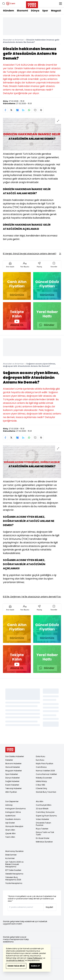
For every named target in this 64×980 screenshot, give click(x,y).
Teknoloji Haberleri (13, 788)
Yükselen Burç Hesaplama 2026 (13, 878)
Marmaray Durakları (14, 851)
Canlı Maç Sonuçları (45, 812)
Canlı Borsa (41, 767)
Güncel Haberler (12, 767)
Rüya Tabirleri (42, 828)
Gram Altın (10, 830)
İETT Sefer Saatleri (13, 870)
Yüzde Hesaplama (13, 883)
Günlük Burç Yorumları (46, 792)
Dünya (35, 10)
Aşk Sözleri (10, 823)
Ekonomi (22, 10)
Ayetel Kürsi (10, 815)
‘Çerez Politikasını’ (35, 958)
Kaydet (49, 907)
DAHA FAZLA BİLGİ (16, 966)
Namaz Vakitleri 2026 (45, 770)
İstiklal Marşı (41, 781)
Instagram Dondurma (15, 808)
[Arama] (3, 3)
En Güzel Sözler (42, 838)
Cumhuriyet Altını (43, 805)
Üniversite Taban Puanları (43, 824)
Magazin (56, 10)
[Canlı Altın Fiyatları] (17, 286)
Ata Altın (39, 801)
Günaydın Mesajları (14, 826)
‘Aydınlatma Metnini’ (15, 960)
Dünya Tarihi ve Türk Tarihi (45, 833)
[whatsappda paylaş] (29, 110)
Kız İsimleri (10, 858)
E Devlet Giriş (41, 788)
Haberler (9, 760)
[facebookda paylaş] (5, 110)
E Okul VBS (40, 785)
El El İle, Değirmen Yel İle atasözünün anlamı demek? (30, 596)
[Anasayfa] (10, 749)
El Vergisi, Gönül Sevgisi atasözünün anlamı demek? (29, 253)
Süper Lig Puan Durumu (46, 815)
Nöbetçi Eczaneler (44, 777)
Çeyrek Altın (10, 833)
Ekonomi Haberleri (13, 763)
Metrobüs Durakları (44, 841)
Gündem (8, 10)
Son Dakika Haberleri (14, 756)
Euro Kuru (40, 760)
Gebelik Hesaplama (14, 873)
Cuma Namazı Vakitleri (46, 774)
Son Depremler (11, 801)
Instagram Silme (13, 812)
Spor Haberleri (11, 774)
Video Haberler (42, 819)
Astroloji (9, 805)
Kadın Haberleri (12, 785)
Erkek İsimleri (11, 855)
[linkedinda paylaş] (23, 110)
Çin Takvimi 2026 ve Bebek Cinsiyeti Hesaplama (14, 864)
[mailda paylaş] (35, 110)
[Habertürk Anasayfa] (32, 4)
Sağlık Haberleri (12, 781)
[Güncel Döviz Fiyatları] (47, 286)
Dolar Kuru (40, 756)
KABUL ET (35, 966)
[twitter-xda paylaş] (11, 110)
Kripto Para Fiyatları (44, 763)
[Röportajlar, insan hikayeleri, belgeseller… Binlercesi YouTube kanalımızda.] (17, 316)
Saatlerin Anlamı (13, 819)
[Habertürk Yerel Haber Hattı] (47, 316)
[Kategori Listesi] (60, 3)
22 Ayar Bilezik (42, 808)
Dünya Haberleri (12, 777)
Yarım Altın (10, 837)
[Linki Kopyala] (41, 110)
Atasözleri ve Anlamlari (13, 40)
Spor (45, 10)
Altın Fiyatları (11, 792)
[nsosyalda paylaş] (17, 110)
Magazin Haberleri (13, 770)
